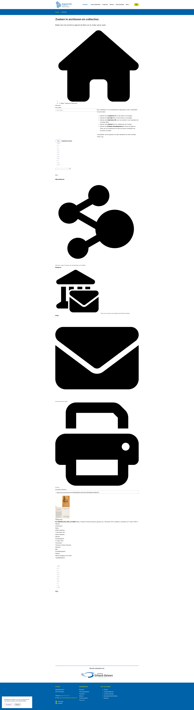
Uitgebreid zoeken (66, 141)
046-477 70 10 (65, 695)
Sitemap (106, 698)
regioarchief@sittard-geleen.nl (68, 698)
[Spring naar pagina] (70, 169)
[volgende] (59, 165)
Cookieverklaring (109, 694)
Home (57, 12)
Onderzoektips (120, 4)
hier (102, 136)
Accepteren (8, 704)
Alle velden (58, 107)
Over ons (81, 700)
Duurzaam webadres (60, 489)
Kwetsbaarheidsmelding (110, 696)
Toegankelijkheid (108, 691)
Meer (127, 4)
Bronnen (85, 4)
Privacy (106, 689)
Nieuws (112, 4)
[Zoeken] (136, 4)
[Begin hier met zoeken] (98, 101)
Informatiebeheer (96, 4)
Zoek (58, 141)
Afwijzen (17, 704)
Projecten (105, 4)
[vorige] (59, 143)
